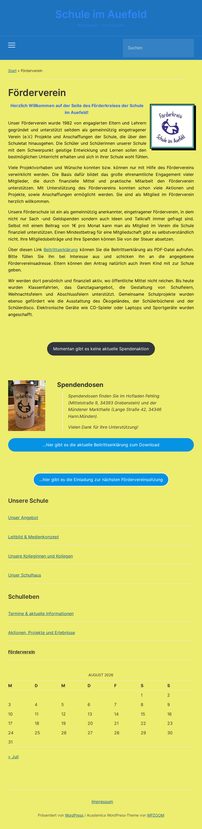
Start (12, 70)
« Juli (13, 756)
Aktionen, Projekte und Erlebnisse (41, 632)
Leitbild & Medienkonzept (33, 536)
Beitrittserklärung (61, 249)
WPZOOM (155, 815)
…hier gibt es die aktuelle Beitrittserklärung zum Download (101, 444)
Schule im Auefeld (101, 14)
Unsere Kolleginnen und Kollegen (40, 556)
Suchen (185, 48)
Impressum (102, 801)
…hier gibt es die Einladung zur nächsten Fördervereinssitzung (101, 479)
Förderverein (21, 651)
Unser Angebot (23, 517)
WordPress (74, 815)
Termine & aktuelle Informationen (41, 613)
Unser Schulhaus (24, 575)
